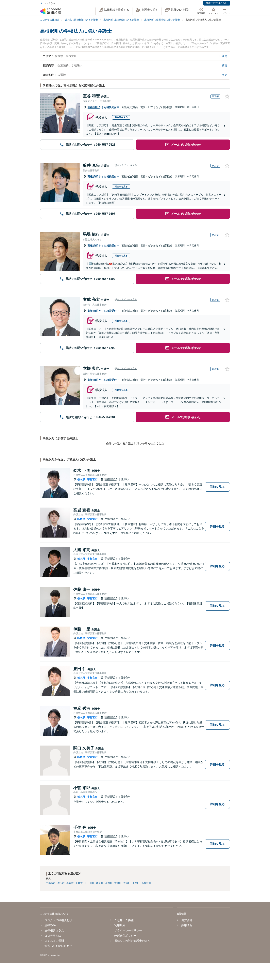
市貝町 (117, 883)
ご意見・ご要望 (124, 920)
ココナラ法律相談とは (58, 920)
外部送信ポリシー (125, 935)
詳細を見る (217, 486)
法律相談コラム (54, 930)
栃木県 (81, 479)
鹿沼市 (60, 883)
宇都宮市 (92, 479)
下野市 (79, 883)
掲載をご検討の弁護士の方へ (132, 940)
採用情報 (186, 925)
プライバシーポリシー (128, 930)
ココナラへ (49, 3)
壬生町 (136, 883)
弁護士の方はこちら (216, 3)
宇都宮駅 (110, 479)
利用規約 (119, 925)
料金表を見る (121, 117)
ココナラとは (52, 935)
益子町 (99, 883)
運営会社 (186, 920)
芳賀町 (126, 883)
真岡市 (70, 883)
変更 (224, 56)
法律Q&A (50, 925)
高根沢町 (93, 107)
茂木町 (108, 883)
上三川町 (89, 883)
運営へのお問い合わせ (58, 945)
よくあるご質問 (54, 940)
